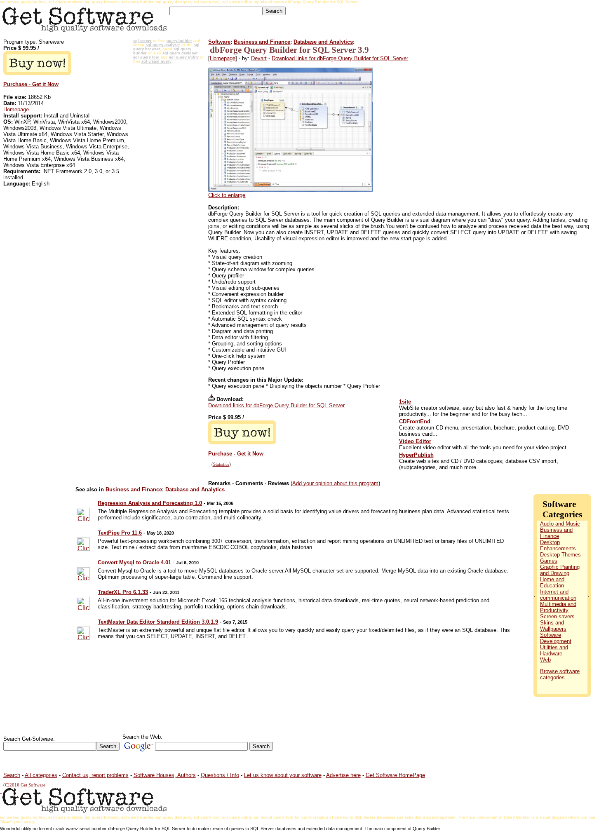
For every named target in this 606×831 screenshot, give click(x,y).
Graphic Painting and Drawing (560, 570)
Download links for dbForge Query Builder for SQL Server (340, 58)
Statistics (221, 464)
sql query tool (146, 57)
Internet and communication (558, 595)
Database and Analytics (323, 42)
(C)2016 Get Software (24, 785)
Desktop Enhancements (558, 545)
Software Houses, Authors (165, 775)
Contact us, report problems (95, 775)
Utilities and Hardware (554, 650)
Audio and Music (560, 524)
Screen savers (557, 616)
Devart (259, 58)
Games (548, 561)
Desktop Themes (560, 555)
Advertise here (343, 775)
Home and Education (552, 582)
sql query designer (179, 53)
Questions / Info (220, 775)
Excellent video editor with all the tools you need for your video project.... (486, 447)
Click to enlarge (226, 195)
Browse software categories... (560, 674)
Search (11, 775)
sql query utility (184, 57)
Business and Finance (262, 42)
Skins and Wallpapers (553, 626)
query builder (179, 41)
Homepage (16, 109)
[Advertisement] (169, 190)
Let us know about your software (283, 775)
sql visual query (156, 61)
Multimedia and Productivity (558, 607)
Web (545, 660)
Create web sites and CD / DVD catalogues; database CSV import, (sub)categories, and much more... (478, 464)
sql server (142, 41)
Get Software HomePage (395, 775)
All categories (41, 775)
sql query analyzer (163, 45)
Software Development (555, 638)
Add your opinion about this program (335, 483)
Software (219, 42)
